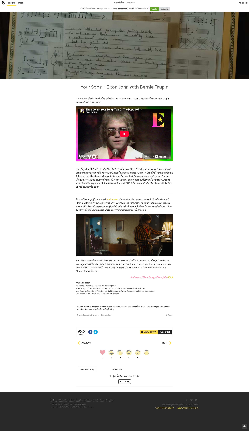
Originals (63, 400)
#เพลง (91, 309)
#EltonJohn (94, 307)
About (95, 400)
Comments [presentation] (87, 369)
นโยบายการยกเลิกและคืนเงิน (187, 408)
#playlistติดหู (108, 309)
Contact (103, 400)
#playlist (98, 309)
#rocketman (118, 307)
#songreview (157, 307)
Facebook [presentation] (117, 370)
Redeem (87, 400)
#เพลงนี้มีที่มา (136, 307)
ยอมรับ (154, 9)
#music (167, 307)
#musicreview (82, 309)
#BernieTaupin (106, 307)
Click (170, 277)
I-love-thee (130, 3)
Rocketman (112, 199)
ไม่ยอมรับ (164, 9)
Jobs (111, 400)
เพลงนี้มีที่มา (119, 3)
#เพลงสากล (146, 307)
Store (20, 3)
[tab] (87, 369)
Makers (11, 3)
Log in (125, 381)
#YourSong (84, 307)
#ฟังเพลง (127, 307)
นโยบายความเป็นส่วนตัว (125, 9)
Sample (79, 400)
